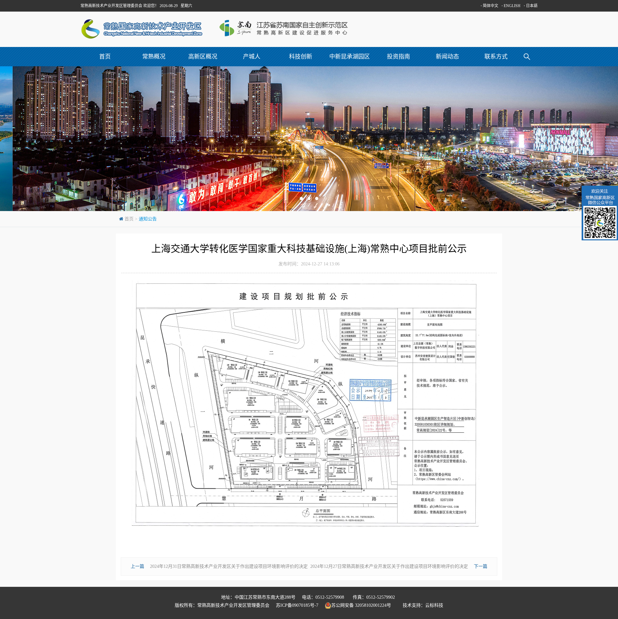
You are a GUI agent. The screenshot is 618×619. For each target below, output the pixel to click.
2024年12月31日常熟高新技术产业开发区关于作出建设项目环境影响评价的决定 (229, 566)
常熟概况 (153, 56)
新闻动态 (447, 56)
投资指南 (398, 56)
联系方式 (496, 56)
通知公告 (148, 219)
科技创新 (300, 56)
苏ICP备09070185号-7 (297, 605)
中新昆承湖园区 (349, 56)
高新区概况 (202, 56)
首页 (105, 56)
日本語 (531, 6)
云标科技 (434, 605)
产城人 (251, 56)
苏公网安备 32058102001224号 (363, 605)
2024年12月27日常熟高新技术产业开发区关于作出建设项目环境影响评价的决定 (389, 566)
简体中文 (489, 6)
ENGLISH (510, 6)
